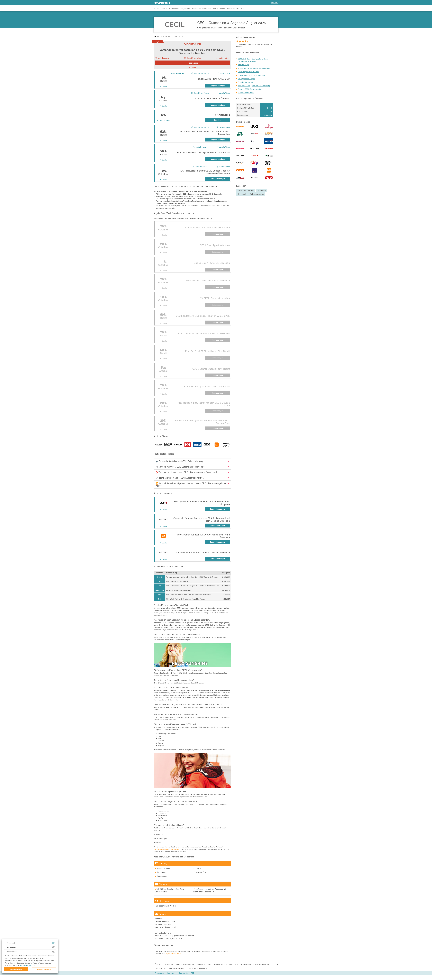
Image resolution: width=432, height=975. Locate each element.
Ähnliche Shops (243, 65)
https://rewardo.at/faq (173, 953)
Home (156, 8)
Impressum (171, 973)
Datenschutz (183, 973)
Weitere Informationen (246, 92)
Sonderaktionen (219, 964)
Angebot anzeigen (218, 85)
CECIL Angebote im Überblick (248, 72)
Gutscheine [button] (173, 8)
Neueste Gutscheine (262, 964)
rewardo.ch (203, 968)
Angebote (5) (178, 36)
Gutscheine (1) (166, 36)
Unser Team (168, 964)
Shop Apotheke (233, 8)
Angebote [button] (185, 8)
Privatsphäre (159, 973)
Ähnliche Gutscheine (245, 82)
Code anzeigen (217, 234)
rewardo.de (192, 968)
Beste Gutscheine (245, 964)
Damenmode (261, 190)
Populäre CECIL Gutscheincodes (249, 89)
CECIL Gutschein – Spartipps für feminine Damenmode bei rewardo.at (253, 60)
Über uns (158, 964)
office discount (219, 8)
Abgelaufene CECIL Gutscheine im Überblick (254, 68)
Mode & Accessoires (257, 194)
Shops (208, 964)
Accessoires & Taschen (245, 190)
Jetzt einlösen (192, 63)
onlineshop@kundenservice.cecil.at (166, 849)
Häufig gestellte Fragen (246, 78)
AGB (192, 973)
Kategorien (196, 8)
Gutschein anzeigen (217, 178)
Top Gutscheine (160, 968)
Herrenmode (241, 194)
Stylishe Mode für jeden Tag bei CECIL (252, 75)
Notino (243, 8)
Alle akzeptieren (16, 969)
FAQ (178, 964)
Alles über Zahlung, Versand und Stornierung (254, 85)
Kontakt (200, 964)
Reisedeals (207, 8)
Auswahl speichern (44, 969)
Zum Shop (218, 120)
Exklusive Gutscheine (176, 968)
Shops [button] (162, 8)
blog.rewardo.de (188, 964)
